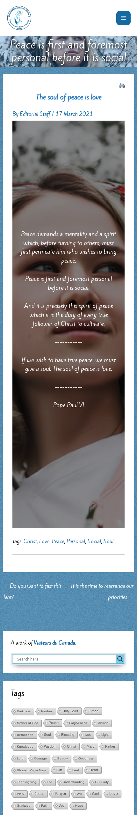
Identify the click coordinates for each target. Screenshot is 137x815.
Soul (108, 541)
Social (94, 541)
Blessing (67, 734)
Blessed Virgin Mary (31, 770)
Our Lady (102, 782)
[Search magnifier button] (120, 658)
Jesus (39, 794)
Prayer (60, 793)
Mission (102, 723)
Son (88, 734)
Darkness (24, 711)
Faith (44, 805)
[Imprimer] (122, 85)
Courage (40, 758)
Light (105, 734)
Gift (59, 770)
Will (79, 794)
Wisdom (50, 746)
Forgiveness (78, 723)
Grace (93, 711)
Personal (76, 541)
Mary (91, 746)
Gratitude (24, 805)
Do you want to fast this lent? (32, 587)
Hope (79, 805)
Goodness (86, 758)
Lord (20, 758)
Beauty (62, 758)
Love (44, 541)
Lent (75, 770)
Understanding (73, 782)
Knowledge (25, 746)
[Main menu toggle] (123, 18)
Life (49, 782)
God (95, 794)
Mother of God (27, 723)
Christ (30, 541)
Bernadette (25, 734)
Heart (94, 770)
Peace (58, 541)
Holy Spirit (70, 711)
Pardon (46, 711)
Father (110, 746)
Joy (62, 805)
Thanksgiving (26, 782)
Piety (20, 794)
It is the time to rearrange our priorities (102, 587)
